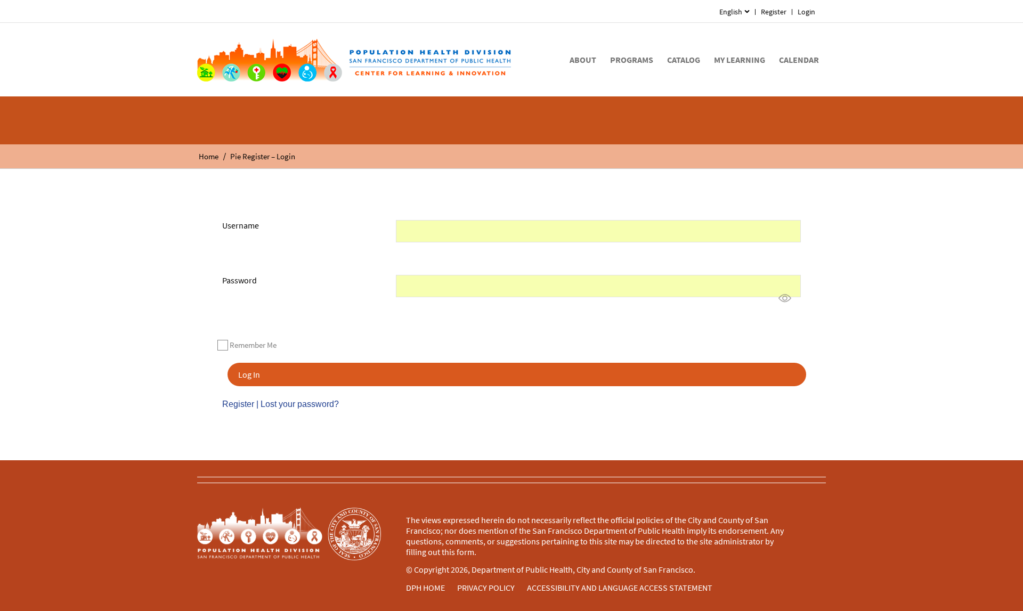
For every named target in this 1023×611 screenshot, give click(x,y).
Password (239, 280)
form (465, 552)
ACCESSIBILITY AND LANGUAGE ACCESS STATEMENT (619, 587)
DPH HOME (425, 587)
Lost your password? (300, 404)
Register (773, 12)
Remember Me (253, 345)
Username (240, 225)
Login (806, 12)
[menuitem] (734, 12)
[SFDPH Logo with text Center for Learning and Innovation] (354, 60)
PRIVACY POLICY (486, 587)
